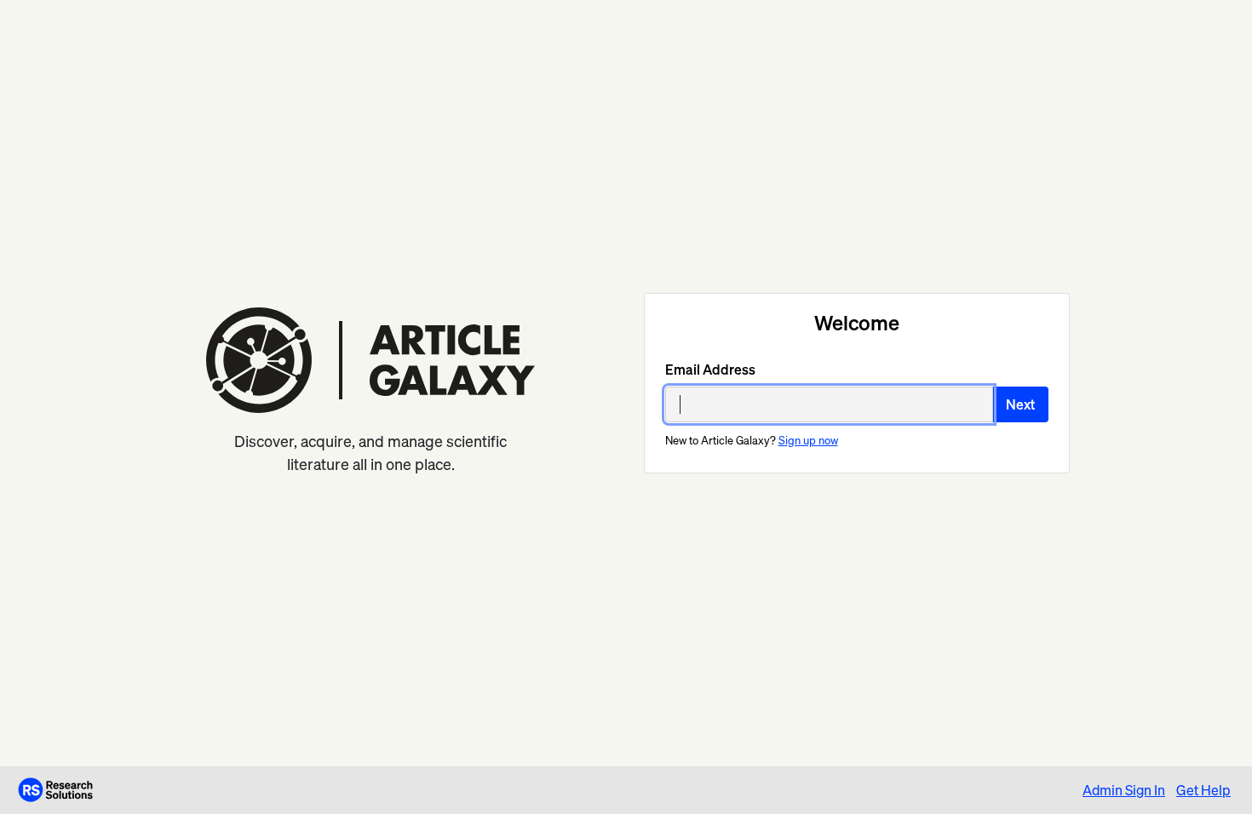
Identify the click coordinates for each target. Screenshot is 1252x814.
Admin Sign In (1124, 790)
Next (1020, 404)
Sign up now (808, 440)
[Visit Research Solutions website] (55, 788)
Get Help (1203, 790)
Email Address (710, 369)
